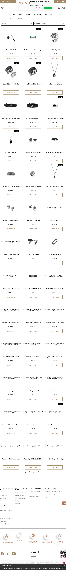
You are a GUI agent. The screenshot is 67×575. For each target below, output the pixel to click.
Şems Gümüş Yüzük (54, 50)
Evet (48, 8)
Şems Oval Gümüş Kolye (54, 357)
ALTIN (14, 14)
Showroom (3, 498)
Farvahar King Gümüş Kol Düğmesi (33, 152)
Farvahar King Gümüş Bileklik (54, 152)
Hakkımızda (3, 493)
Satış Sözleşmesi (34, 496)
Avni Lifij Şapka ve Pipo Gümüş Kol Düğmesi (33, 254)
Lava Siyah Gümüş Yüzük (11, 288)
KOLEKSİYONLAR (37, 14)
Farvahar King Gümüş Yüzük (33, 391)
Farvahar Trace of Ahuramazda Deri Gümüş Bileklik (33, 425)
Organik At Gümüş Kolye (11, 254)
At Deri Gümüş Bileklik (33, 118)
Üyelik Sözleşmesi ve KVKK (35, 493)
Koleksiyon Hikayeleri (21, 493)
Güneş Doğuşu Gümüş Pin (32, 322)
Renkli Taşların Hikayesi (6, 523)
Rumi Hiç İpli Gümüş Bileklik (32, 459)
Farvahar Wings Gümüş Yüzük (10, 391)
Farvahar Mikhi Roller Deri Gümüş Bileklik (32, 288)
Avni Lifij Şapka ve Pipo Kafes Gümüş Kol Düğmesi (11, 357)
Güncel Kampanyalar (6, 513)
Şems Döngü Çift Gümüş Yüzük (11, 84)
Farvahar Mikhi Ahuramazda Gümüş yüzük (11, 459)
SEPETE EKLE (11, 58)
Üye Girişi (17, 503)
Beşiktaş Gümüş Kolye (55, 84)
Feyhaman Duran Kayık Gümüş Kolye (11, 152)
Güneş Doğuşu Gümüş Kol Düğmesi (11, 220)
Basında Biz (3, 495)
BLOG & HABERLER (49, 14)
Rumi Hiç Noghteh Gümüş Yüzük (54, 459)
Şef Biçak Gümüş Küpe (11, 50)
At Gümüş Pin (54, 220)
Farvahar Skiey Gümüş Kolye (11, 425)
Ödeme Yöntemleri (20, 498)
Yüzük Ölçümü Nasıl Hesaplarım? (5, 520)
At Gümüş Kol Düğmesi (33, 220)
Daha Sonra (39, 8)
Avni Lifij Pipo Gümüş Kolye (54, 186)
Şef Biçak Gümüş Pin (32, 357)
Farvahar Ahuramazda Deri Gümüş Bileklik (54, 288)
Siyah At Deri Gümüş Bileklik (11, 118)
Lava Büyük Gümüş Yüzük (33, 186)
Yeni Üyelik (18, 501)
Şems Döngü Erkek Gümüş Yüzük (32, 84)
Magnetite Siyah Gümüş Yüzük (54, 254)
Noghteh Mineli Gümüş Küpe (33, 50)
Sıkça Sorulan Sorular (6, 515)
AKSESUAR (28, 14)
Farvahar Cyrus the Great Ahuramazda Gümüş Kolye (54, 391)
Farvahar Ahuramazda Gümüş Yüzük (55, 425)
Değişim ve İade (19, 495)
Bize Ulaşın (3, 501)
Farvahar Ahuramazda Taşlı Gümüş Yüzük (10, 323)
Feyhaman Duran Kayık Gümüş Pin (54, 118)
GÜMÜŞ (20, 14)
